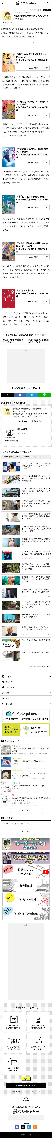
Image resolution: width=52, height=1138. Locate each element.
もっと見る (26, 810)
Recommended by (35, 666)
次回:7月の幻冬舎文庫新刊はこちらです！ (38, 341)
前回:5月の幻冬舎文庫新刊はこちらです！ (13, 341)
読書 (7, 693)
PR (49, 558)
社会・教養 (10, 687)
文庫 (10, 22)
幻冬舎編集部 (22, 429)
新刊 (4, 22)
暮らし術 (8, 682)
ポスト (48, 10)
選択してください (38, 421)
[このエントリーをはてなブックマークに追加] (29, 1128)
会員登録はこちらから (27, 1085)
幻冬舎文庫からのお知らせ (21, 12)
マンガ (8, 698)
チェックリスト (18, 824)
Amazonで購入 (33, 68)
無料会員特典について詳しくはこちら (26, 1091)
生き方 (8, 677)
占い (29, 824)
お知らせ (9, 704)
